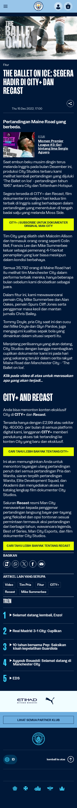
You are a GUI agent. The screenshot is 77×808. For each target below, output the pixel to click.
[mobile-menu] (5, 6)
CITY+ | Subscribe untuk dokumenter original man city (38, 224)
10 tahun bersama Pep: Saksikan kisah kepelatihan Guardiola (39, 646)
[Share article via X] (24, 563)
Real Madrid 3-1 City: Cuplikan (37, 631)
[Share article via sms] (6, 563)
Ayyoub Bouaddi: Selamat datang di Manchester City (42, 662)
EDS (16, 678)
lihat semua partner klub (38, 720)
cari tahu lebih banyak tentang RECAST (38, 545)
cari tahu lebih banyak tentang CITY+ (38, 451)
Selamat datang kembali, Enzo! (37, 615)
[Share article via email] (41, 563)
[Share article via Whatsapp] (15, 563)
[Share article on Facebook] (32, 563)
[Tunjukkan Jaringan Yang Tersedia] (70, 103)
